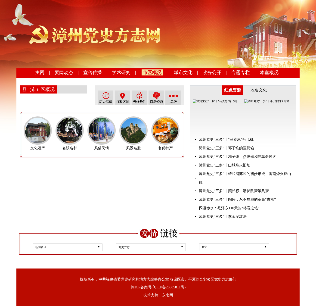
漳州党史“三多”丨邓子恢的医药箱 (226, 148)
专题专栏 (240, 72)
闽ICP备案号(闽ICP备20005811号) (158, 287)
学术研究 (121, 72)
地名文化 (258, 90)
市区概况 (152, 72)
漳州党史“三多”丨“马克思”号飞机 (226, 139)
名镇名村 (69, 148)
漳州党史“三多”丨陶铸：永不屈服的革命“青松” (237, 199)
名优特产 (165, 148)
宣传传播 (92, 72)
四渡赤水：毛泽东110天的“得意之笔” (229, 208)
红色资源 (232, 90)
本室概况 (269, 72)
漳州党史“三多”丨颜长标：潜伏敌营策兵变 (234, 191)
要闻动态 (64, 72)
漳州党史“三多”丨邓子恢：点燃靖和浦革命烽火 (237, 157)
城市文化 (183, 72)
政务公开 (212, 72)
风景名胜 (133, 148)
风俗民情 (101, 148)
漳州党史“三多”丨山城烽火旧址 (224, 165)
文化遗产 (37, 148)
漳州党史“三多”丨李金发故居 (223, 217)
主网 (39, 72)
